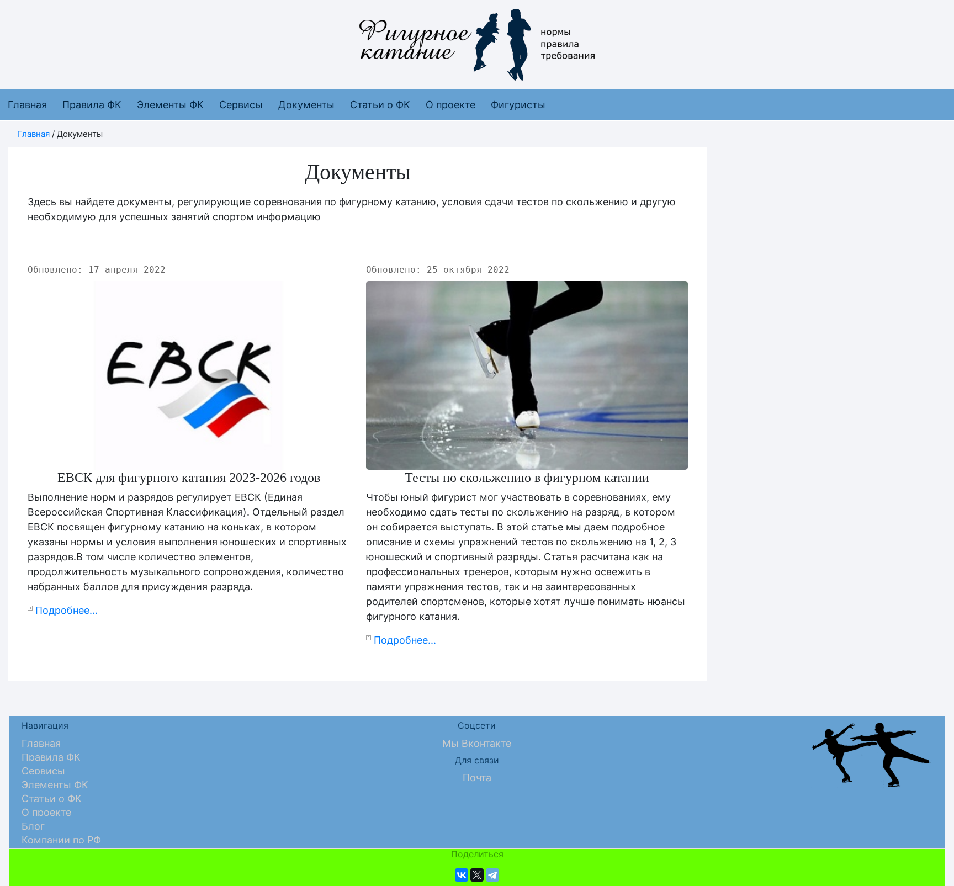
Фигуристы (518, 104)
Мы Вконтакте (476, 743)
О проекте (450, 104)
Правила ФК (91, 104)
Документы (306, 104)
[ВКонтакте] (461, 875)
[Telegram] (492, 875)
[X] (477, 875)
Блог (33, 826)
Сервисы (241, 104)
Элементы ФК (170, 104)
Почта (477, 777)
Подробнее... (66, 610)
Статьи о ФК (380, 104)
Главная (27, 104)
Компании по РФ (61, 840)
